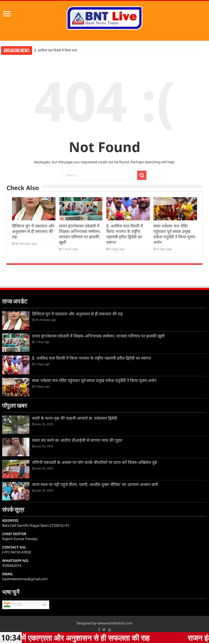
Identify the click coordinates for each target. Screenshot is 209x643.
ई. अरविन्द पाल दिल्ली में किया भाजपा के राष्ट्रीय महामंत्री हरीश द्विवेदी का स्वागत (124, 234)
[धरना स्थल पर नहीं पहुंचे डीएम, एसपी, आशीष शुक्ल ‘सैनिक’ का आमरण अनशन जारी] (15, 491)
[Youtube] (109, 629)
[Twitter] (104, 629)
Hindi (16, 604)
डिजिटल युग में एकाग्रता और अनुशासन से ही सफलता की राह (33, 231)
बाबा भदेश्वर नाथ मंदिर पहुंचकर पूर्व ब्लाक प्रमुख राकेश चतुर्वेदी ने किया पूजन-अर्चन (174, 234)
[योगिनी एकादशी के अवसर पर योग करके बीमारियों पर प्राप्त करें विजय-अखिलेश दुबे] (15, 469)
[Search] (141, 175)
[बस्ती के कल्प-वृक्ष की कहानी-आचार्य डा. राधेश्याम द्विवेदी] (15, 425)
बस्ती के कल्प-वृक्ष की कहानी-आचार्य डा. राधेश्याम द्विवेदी (74, 418)
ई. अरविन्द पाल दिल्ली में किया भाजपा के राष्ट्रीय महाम (67, 50)
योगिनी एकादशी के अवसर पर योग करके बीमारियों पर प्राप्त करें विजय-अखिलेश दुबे (94, 462)
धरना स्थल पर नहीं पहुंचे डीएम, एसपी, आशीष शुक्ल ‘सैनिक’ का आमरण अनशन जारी (95, 484)
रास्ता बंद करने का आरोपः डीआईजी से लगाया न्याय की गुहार (77, 440)
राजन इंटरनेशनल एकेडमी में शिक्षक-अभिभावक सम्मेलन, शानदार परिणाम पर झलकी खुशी (80, 234)
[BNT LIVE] (104, 16)
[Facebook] (99, 629)
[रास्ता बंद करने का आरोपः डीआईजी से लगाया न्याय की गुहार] (15, 447)
